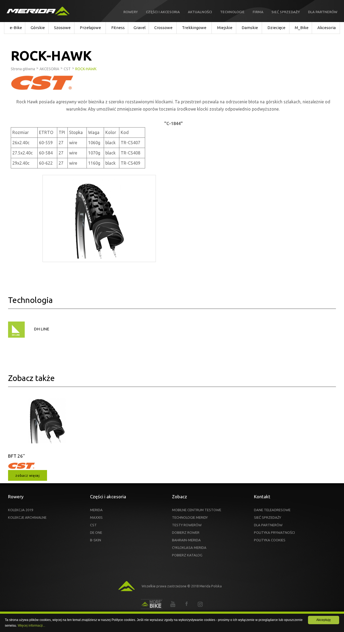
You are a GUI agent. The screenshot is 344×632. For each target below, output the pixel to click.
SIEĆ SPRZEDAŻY (267, 517)
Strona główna (23, 69)
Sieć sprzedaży (285, 12)
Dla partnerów (322, 12)
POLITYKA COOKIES (269, 540)
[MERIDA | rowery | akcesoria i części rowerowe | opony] (38, 11)
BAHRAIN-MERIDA (186, 540)
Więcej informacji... (31, 625)
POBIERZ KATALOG (187, 555)
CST (93, 525)
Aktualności (200, 12)
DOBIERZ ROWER (185, 532)
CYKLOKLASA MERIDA (189, 547)
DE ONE (96, 532)
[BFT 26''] (47, 424)
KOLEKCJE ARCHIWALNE (27, 517)
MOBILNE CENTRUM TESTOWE (196, 510)
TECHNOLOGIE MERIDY (190, 517)
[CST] (21, 468)
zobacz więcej (27, 475)
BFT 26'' (16, 455)
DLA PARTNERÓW (268, 525)
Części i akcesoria (163, 12)
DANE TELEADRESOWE (272, 510)
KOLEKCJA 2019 (20, 510)
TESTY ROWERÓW (187, 525)
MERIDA (96, 510)
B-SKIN (95, 540)
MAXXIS (96, 517)
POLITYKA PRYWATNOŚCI (274, 532)
